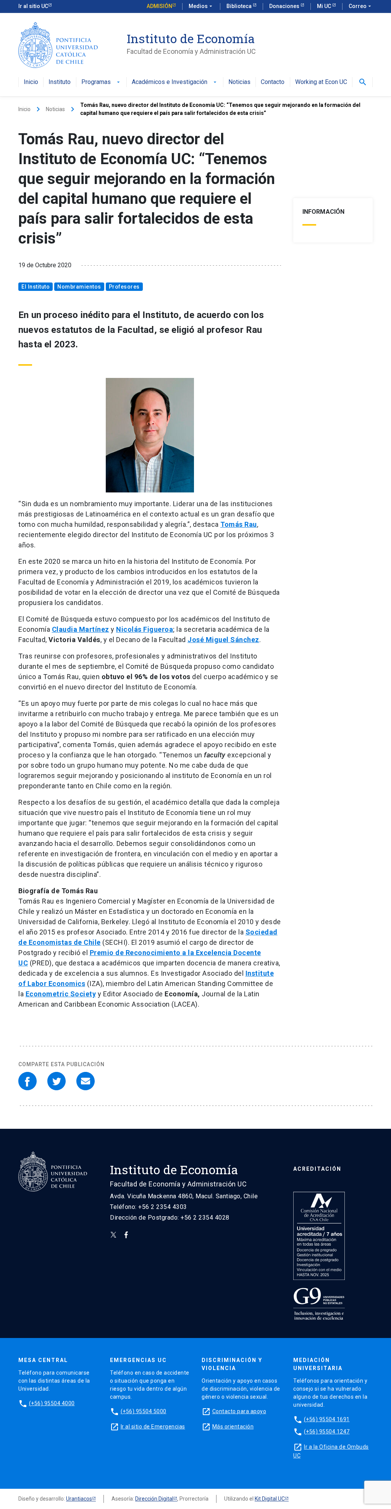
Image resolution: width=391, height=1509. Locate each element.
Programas (101, 82)
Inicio (31, 82)
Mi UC (324, 6)
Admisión (159, 6)
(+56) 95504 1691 (327, 1419)
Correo (361, 6)
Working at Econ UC (321, 82)
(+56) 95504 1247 (327, 1431)
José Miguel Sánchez (223, 640)
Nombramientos (79, 287)
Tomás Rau (238, 524)
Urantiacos (79, 1499)
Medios (201, 6)
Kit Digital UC (270, 1499)
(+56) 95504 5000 (143, 1411)
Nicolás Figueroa (144, 629)
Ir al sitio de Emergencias (153, 1426)
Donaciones (285, 6)
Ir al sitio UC (33, 6)
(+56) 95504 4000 (52, 1403)
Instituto (59, 82)
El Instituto (35, 287)
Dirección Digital (154, 1499)
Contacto (272, 82)
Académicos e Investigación (175, 82)
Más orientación (233, 1426)
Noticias (239, 82)
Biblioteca (239, 6)
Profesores (124, 287)
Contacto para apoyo (239, 1411)
